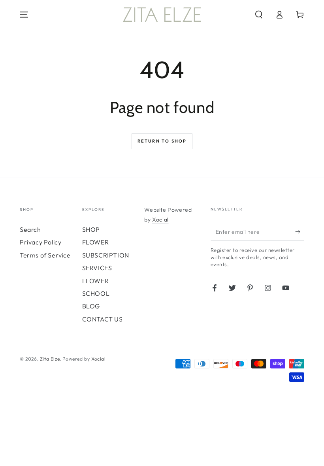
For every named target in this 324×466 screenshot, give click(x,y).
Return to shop (162, 141)
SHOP (91, 229)
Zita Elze (50, 359)
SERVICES (97, 268)
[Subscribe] (299, 231)
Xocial (160, 219)
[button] (259, 14)
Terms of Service (45, 255)
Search (30, 229)
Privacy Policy (40, 242)
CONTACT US (102, 319)
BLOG (91, 306)
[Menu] (24, 14)
